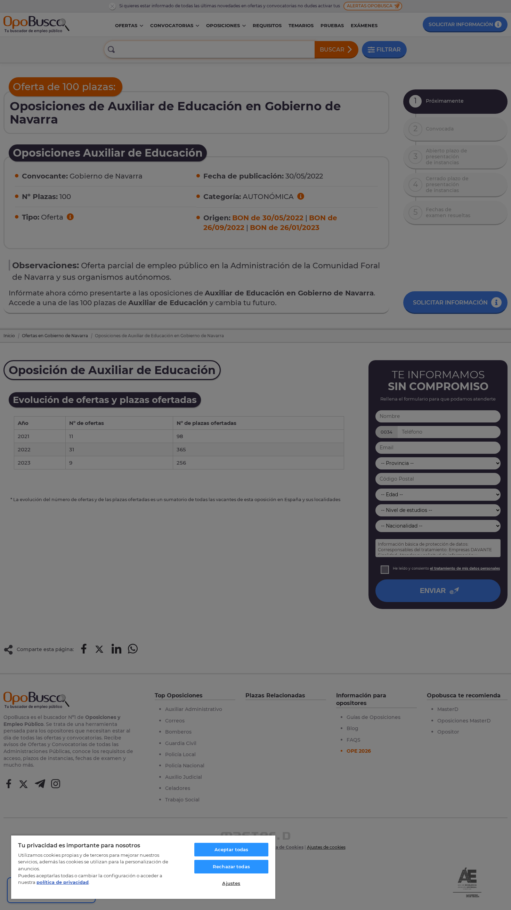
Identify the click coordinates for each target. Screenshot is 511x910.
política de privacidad (62, 882)
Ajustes (231, 883)
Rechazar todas (231, 866)
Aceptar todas (231, 849)
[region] (143, 867)
